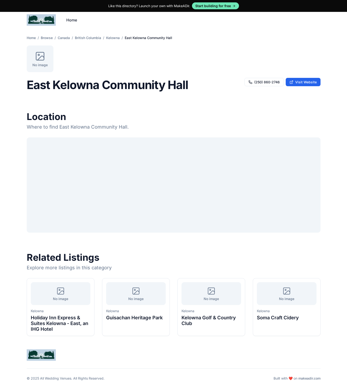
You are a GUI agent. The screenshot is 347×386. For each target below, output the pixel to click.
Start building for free (213, 6)
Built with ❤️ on (297, 378)
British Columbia (88, 38)
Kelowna (113, 38)
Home (71, 20)
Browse (47, 38)
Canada (64, 38)
